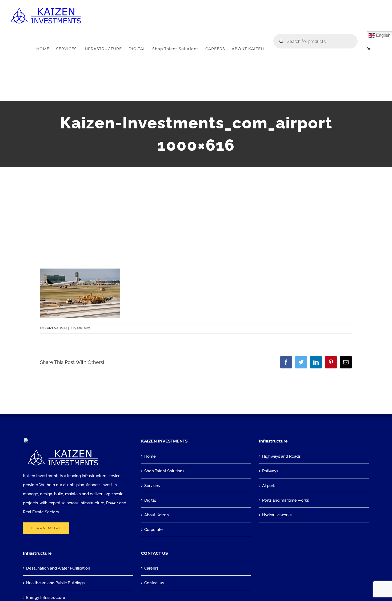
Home (150, 456)
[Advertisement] (196, 207)
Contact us (154, 582)
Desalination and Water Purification (58, 568)
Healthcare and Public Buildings (55, 582)
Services (152, 485)
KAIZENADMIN (56, 328)
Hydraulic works (276, 515)
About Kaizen (156, 515)
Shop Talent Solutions (164, 471)
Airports (269, 485)
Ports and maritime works (285, 500)
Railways (270, 471)
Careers (151, 568)
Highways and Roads (281, 456)
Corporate (153, 529)
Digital (150, 500)
